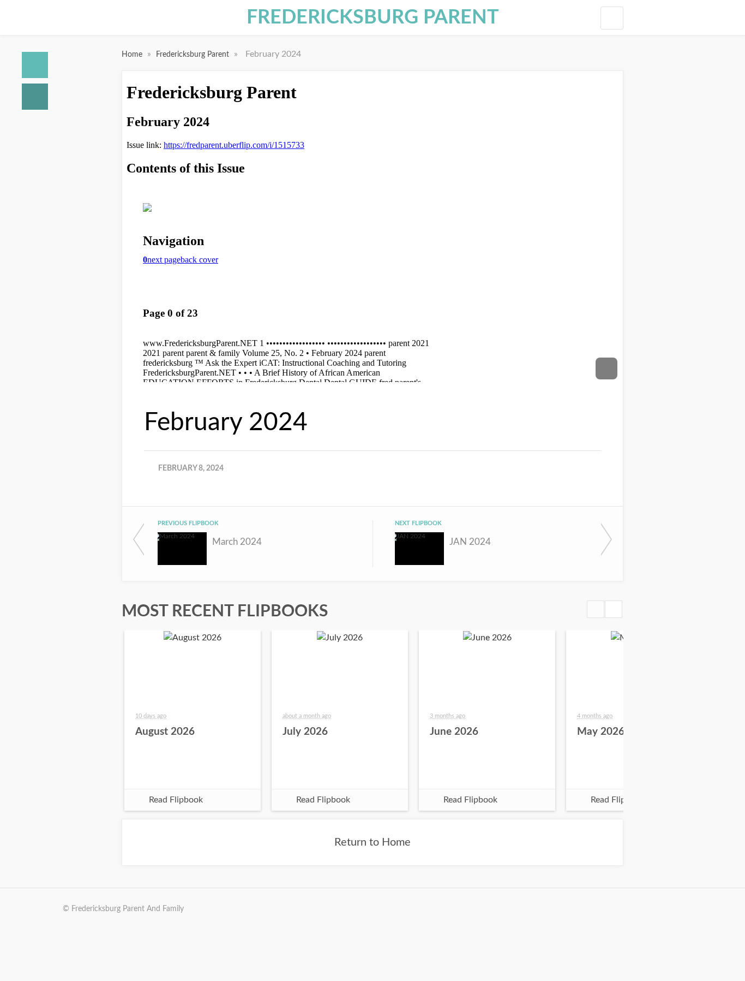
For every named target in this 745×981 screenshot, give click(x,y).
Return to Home (372, 842)
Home (35, 65)
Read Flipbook (176, 799)
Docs (35, 97)
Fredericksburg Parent (373, 17)
